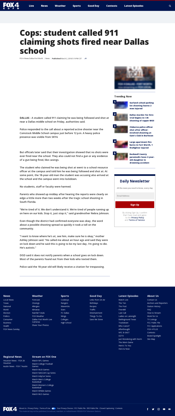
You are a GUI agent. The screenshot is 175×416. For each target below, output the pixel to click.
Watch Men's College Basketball (41, 380)
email (169, 409)
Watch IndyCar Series (41, 376)
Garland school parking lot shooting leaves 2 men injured (142, 105)
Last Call (122, 313)
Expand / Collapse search (170, 6)
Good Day (96, 296)
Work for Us (152, 316)
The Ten (122, 303)
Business (7, 322)
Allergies (36, 306)
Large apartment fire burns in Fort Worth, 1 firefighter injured (141, 145)
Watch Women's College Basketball (43, 386)
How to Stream (154, 313)
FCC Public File (153, 322)
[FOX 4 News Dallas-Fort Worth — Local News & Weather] (12, 6)
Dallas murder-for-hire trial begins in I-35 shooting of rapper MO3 (142, 118)
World (5, 309)
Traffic (92, 309)
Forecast (36, 299)
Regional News (12, 356)
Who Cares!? (124, 326)
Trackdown (123, 322)
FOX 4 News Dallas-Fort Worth (31, 58)
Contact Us (152, 299)
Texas (6, 303)
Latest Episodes (128, 296)
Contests (151, 332)
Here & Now (124, 349)
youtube (164, 409)
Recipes (93, 306)
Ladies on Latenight (127, 316)
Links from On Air (97, 299)
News (47, 58)
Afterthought (124, 329)
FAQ (149, 309)
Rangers (64, 303)
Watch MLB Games (40, 369)
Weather (37, 296)
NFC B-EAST (124, 332)
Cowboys (65, 299)
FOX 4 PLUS (152, 329)
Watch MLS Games (40, 394)
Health (6, 326)
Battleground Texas (127, 319)
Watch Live (123, 299)
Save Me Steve (96, 319)
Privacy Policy (137, 217)
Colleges (64, 319)
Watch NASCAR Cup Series (44, 373)
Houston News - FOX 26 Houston (14, 361)
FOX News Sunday (11, 329)
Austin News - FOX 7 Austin (15, 366)
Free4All (122, 309)
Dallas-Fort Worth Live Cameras (42, 320)
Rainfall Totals (38, 313)
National (7, 306)
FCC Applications (154, 326)
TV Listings (152, 319)
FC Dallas (65, 313)
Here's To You (125, 345)
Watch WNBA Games (41, 391)
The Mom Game (126, 342)
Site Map (151, 339)
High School (66, 322)
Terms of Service (137, 220)
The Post (123, 306)
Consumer (7, 319)
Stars (63, 309)
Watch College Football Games (42, 365)
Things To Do (96, 316)
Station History (153, 306)
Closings (36, 303)
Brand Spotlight (154, 335)
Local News (8, 299)
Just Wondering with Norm (130, 339)
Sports (65, 296)
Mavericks (65, 306)
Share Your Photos (40, 325)
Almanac (36, 309)
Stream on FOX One (44, 356)
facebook (147, 409)
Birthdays (94, 303)
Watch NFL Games (40, 360)
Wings (63, 316)
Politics (6, 316)
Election (6, 313)
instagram (158, 409)
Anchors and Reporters (157, 303)
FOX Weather (38, 316)
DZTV (121, 335)
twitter (153, 409)
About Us (153, 296)
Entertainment (96, 313)
